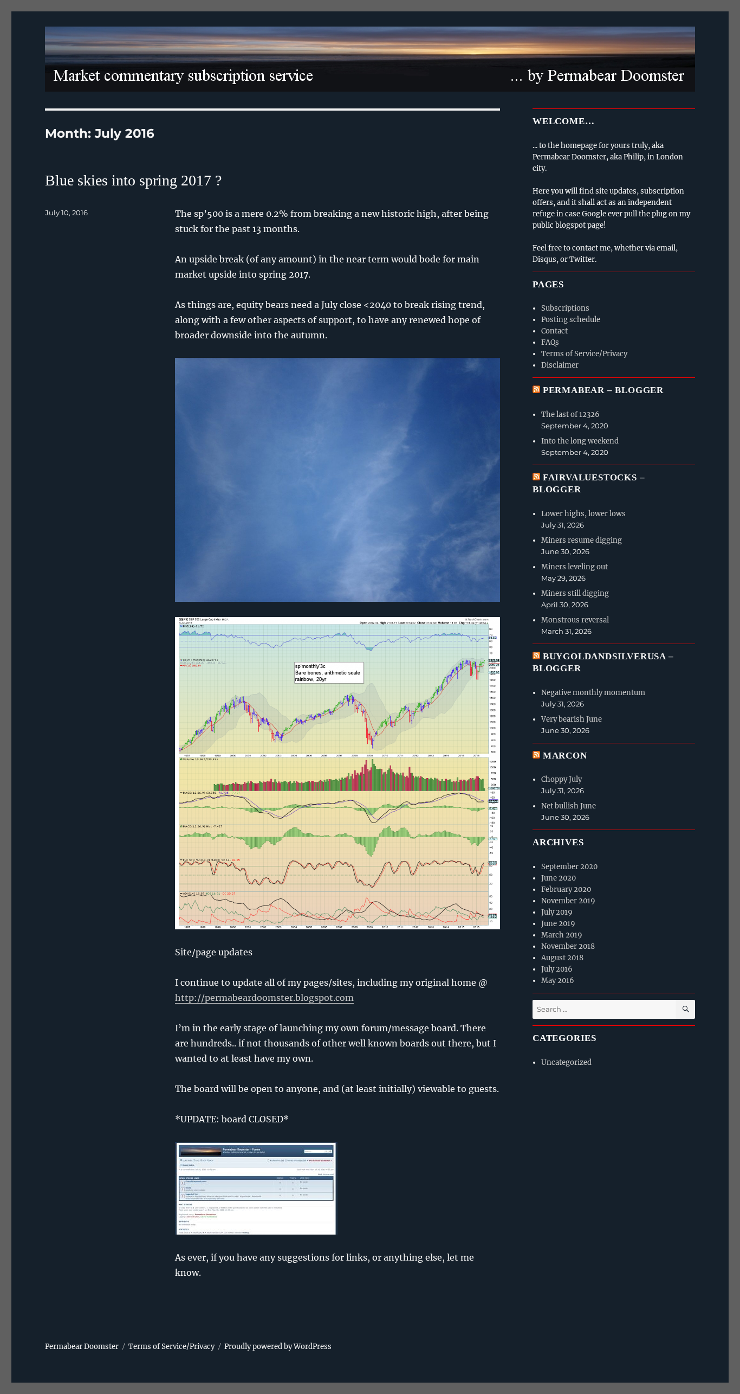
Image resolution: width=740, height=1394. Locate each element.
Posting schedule (570, 319)
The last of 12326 (570, 414)
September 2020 (569, 866)
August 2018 (562, 957)
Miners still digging (575, 593)
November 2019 (568, 900)
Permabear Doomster (82, 1346)
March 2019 (561, 935)
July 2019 (557, 912)
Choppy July (561, 779)
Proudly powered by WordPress (278, 1346)
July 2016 (557, 969)
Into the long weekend (580, 441)
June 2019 (558, 923)
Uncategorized (566, 1062)
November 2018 (568, 946)
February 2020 (566, 889)
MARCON (565, 755)
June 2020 (558, 878)
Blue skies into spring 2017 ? (133, 180)
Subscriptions (565, 308)
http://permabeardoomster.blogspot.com (264, 997)
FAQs (550, 342)
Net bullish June (568, 806)
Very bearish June (571, 719)
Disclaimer (560, 365)
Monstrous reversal (575, 620)
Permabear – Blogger (603, 390)
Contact (554, 331)
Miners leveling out (574, 566)
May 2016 (557, 980)
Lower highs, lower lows (583, 513)
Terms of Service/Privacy (584, 353)
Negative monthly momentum (593, 692)
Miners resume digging (581, 540)
